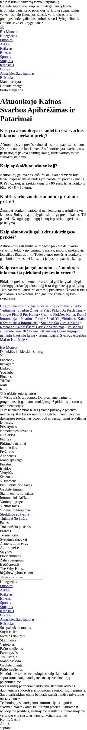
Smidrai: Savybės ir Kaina (60, 323)
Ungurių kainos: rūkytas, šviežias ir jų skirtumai (35, 306)
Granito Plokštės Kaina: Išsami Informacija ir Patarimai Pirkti (43, 316)
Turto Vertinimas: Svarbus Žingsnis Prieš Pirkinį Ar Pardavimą (41, 308)
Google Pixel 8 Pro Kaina (19, 314)
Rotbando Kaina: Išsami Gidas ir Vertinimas (32, 327)
